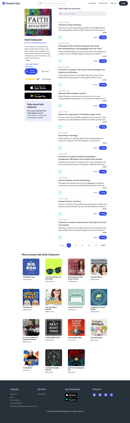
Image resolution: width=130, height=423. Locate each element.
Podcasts (92, 3)
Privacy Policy (15, 400)
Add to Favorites (32, 71)
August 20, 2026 (63, 43)
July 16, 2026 (62, 154)
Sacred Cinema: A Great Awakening (74, 180)
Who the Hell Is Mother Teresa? (72, 93)
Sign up (113, 3)
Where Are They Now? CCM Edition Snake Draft (79, 114)
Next (103, 245)
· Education (29, 66)
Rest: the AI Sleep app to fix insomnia (23, 406)
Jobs (11, 397)
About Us (13, 394)
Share (47, 71)
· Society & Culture (31, 64)
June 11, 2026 (62, 220)
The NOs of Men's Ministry (70, 25)
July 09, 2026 (62, 177)
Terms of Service (16, 403)
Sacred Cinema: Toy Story (69, 201)
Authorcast (103, 3)
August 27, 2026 (63, 22)
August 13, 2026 (63, 67)
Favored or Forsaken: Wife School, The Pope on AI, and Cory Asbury (82, 223)
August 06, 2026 (63, 91)
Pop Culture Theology (68, 135)
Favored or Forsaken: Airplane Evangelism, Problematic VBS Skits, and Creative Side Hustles (80, 158)
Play (103, 37)
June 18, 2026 (63, 198)
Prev (62, 245)
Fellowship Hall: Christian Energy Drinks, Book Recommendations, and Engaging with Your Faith (80, 47)
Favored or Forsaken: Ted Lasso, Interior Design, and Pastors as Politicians (81, 71)
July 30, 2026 (62, 112)
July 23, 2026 (62, 133)
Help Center (42, 394)
